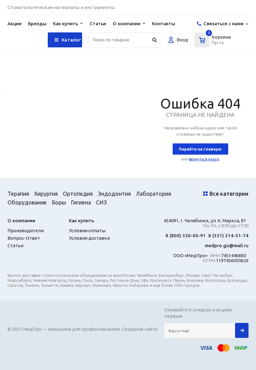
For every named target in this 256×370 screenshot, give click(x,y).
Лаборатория (153, 193)
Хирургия (46, 193)
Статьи (98, 23)
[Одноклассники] (244, 7)
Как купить (65, 23)
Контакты (163, 23)
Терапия (18, 193)
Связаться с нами (224, 23)
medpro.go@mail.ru (227, 245)
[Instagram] (218, 7)
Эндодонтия (114, 193)
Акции (14, 23)
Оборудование (27, 202)
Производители (25, 230)
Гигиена (81, 202)
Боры (59, 202)
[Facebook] (231, 7)
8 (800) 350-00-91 (185, 235)
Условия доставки (89, 238)
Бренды (37, 23)
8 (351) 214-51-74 (228, 235)
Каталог (71, 39)
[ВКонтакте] (205, 7)
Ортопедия (78, 193)
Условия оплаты (87, 230)
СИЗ (101, 202)
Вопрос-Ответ (23, 238)
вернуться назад (204, 159)
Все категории (229, 193)
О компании (126, 23)
